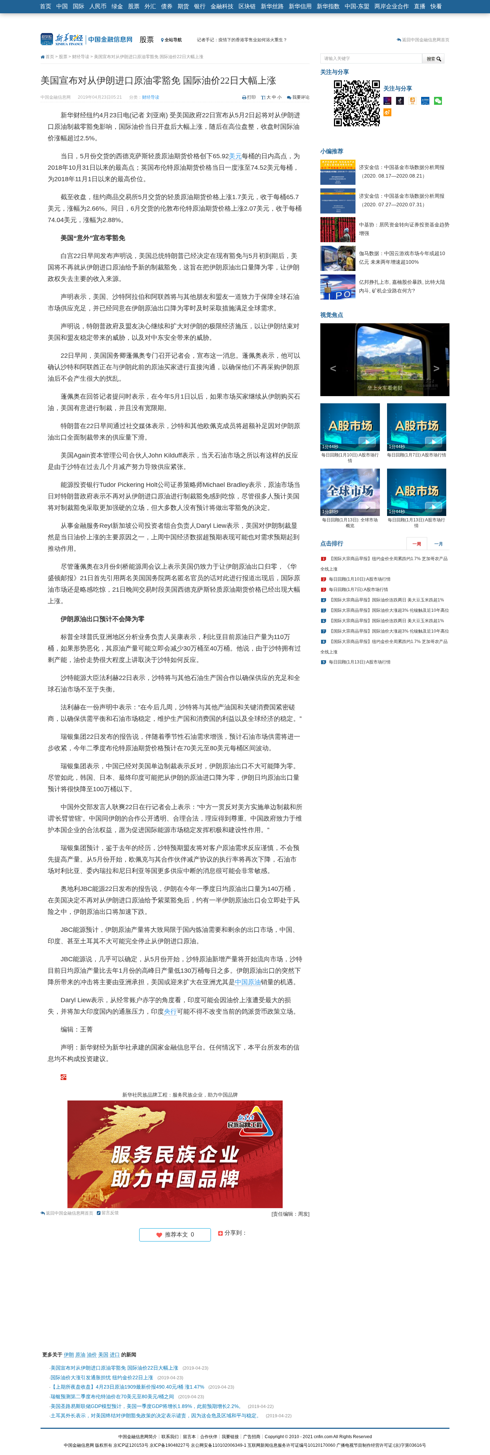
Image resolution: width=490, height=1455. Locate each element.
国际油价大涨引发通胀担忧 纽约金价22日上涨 (102, 1377)
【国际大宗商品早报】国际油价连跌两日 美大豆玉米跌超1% (386, 599)
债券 (167, 6)
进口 (115, 1354)
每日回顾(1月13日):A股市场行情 (360, 662)
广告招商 (251, 1436)
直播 (419, 6)
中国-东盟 (357, 6)
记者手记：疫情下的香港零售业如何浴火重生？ (242, 39)
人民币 (98, 6)
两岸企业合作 (391, 6)
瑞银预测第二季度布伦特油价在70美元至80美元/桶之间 (112, 1396)
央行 (170, 1011)
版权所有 (103, 1445)
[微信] (440, 102)
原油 (80, 1354)
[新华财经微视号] (389, 102)
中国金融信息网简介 (137, 1436)
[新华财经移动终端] (427, 102)
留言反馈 (110, 1212)
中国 (62, 6)
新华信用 (300, 6)
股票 (134, 6)
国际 (78, 6)
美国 (103, 1354)
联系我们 (170, 1436)
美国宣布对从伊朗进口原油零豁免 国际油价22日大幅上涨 (114, 1368)
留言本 (189, 1436)
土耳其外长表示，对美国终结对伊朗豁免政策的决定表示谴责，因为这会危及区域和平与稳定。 (156, 1415)
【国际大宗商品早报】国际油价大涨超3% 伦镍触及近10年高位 (389, 610)
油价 (92, 1354)
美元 (235, 156)
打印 (251, 97)
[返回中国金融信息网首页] (63, 1076)
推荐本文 (178, 1234)
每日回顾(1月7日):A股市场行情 (416, 454)
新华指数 (328, 6)
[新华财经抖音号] (401, 102)
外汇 (150, 6)
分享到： (235, 1233)
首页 (45, 6)
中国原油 (248, 982)
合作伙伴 (208, 1436)
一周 (417, 543)
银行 (200, 6)
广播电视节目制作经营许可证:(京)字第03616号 (381, 1445)
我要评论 (301, 97)
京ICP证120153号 (131, 1445)
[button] (330, 359)
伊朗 (69, 1354)
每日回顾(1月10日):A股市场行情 (360, 579)
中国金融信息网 (79, 1445)
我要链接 (230, 1436)
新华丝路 (272, 6)
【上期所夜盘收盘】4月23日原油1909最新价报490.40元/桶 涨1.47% (127, 1387)
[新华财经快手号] (414, 102)
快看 (436, 6)
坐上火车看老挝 (384, 388)
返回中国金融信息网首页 (425, 39)
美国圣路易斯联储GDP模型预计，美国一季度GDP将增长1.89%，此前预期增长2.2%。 (147, 1406)
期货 (183, 6)
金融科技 (222, 6)
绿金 (117, 6)
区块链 (247, 6)
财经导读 (80, 56)
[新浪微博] (389, 113)
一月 (438, 543)
